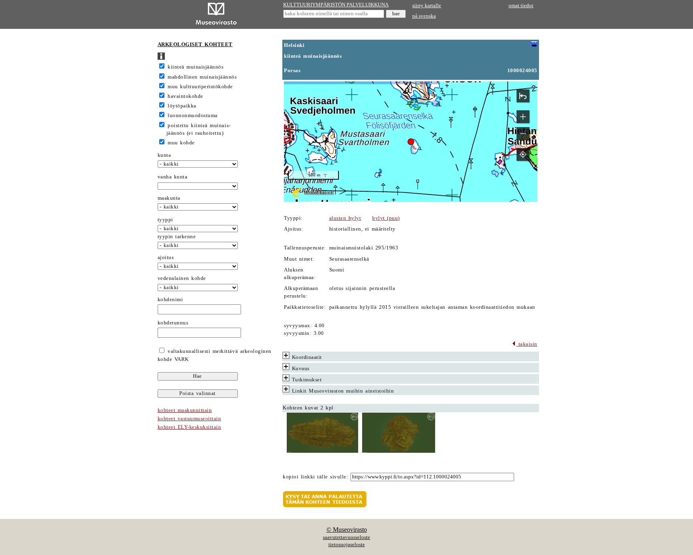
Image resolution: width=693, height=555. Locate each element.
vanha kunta (173, 177)
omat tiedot (521, 5)
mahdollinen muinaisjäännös (202, 77)
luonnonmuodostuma (193, 115)
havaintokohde (185, 96)
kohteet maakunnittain (185, 410)
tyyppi (165, 220)
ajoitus (166, 257)
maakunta (169, 198)
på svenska (424, 16)
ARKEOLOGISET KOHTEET (195, 44)
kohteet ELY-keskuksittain (189, 427)
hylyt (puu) (386, 218)
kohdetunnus (173, 323)
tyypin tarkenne (177, 236)
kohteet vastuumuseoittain (189, 418)
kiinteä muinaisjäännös (195, 67)
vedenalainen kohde (182, 278)
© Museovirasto (346, 529)
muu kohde (181, 143)
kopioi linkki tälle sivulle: (315, 477)
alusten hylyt (345, 218)
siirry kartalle (426, 5)
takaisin (526, 344)
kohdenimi (170, 299)
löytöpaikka (182, 106)
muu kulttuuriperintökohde (200, 86)
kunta (164, 155)
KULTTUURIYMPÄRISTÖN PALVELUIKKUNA (336, 5)
